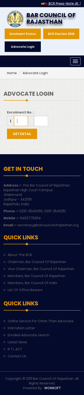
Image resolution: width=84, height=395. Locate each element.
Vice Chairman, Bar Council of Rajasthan (41, 269)
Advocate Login (35, 73)
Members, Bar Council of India (32, 283)
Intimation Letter (21, 328)
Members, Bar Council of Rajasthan (36, 276)
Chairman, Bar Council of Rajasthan (37, 262)
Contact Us (17, 356)
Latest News (17, 342)
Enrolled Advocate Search (28, 335)
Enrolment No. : (20, 112)
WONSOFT (52, 388)
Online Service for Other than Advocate (41, 321)
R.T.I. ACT (15, 349)
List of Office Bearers (25, 290)
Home (12, 73)
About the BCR (20, 254)
